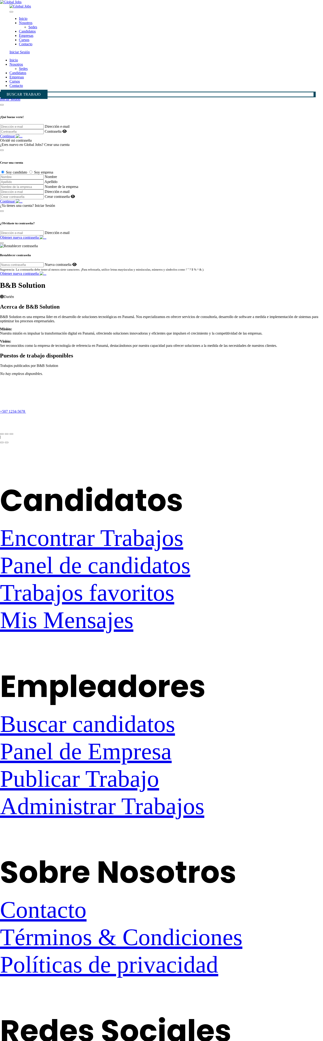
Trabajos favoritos (87, 592)
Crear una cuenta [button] (57, 145)
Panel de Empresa (86, 751)
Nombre (51, 177)
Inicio (23, 19)
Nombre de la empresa (61, 187)
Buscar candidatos (87, 724)
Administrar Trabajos (102, 806)
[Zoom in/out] (11, 434)
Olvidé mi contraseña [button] (16, 140)
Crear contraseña (57, 197)
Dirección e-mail (57, 126)
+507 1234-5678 (13, 411)
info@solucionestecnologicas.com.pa (27, 420)
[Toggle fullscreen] (7, 434)
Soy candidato (16, 172)
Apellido (50, 182)
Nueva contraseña (58, 265)
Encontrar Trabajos (91, 538)
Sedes (32, 27)
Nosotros (25, 23)
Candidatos (27, 31)
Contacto (25, 44)
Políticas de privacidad (109, 964)
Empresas (26, 36)
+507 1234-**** (43, 411)
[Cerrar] (2, 105)
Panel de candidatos (95, 565)
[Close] (11, 12)
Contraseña (53, 131)
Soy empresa (43, 172)
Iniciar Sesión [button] (19, 52)
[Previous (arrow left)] (2, 442)
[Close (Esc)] (2, 434)
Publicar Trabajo (79, 778)
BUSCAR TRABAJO (24, 94)
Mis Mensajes (66, 620)
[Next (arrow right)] (7, 442)
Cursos (24, 40)
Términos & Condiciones (121, 937)
